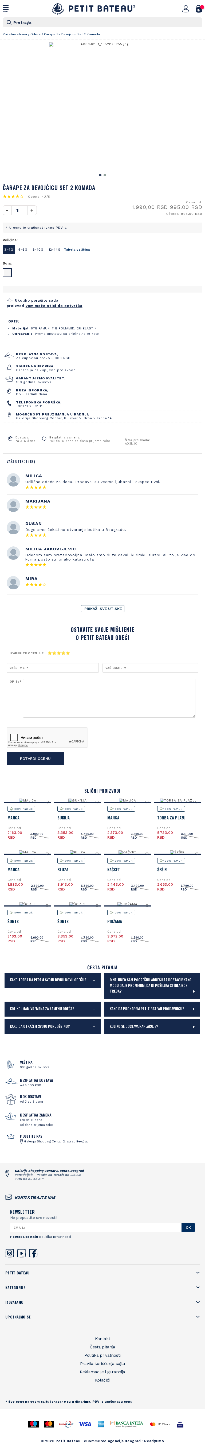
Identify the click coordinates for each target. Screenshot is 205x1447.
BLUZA (62, 869)
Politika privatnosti (102, 1355)
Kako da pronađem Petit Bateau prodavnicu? (147, 1008)
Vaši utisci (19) (21, 461)
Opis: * (16, 681)
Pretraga (22, 22)
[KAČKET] (128, 852)
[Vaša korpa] (199, 9)
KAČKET (113, 869)
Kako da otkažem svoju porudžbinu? (40, 1026)
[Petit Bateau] (94, 9)
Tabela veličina (77, 249)
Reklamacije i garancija (102, 1371)
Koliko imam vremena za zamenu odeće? (42, 1008)
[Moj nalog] (186, 9)
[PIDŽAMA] (127, 904)
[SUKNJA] (77, 800)
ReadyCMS (154, 1441)
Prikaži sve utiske (103, 608)
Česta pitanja (102, 1346)
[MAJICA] (28, 800)
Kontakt (102, 1338)
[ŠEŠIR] (177, 852)
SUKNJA (63, 817)
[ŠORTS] (27, 904)
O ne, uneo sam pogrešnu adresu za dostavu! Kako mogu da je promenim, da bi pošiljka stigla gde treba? (150, 985)
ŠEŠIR (162, 869)
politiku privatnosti (55, 1237)
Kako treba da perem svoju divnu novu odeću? (48, 979)
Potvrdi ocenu (35, 758)
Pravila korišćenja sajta (102, 1363)
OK (188, 1227)
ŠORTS (13, 921)
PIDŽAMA (114, 921)
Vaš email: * (115, 668)
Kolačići (102, 1380)
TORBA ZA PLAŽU (171, 817)
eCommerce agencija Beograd (112, 1441)
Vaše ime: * (19, 668)
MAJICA (13, 817)
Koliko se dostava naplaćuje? (134, 1026)
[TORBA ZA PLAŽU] (177, 800)
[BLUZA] (78, 852)
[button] (100, 175)
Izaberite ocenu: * (27, 653)
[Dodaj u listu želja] (47, 802)
